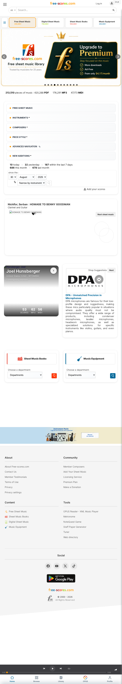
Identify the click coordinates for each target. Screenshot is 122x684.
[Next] (60, 668)
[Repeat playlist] (69, 668)
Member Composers (73, 466)
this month (18, 167)
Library (61, 681)
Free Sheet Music (18, 511)
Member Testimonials (16, 477)
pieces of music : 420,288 (27, 92)
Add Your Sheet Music (74, 471)
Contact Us (10, 471)
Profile (110, 681)
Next (117, 56)
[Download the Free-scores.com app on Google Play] (61, 578)
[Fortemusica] (50, 598)
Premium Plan (70, 482)
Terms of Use (11, 482)
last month (40, 167)
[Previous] (44, 668)
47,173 (77, 92)
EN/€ (117, 2)
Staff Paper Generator (74, 526)
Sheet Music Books (19, 516)
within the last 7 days (59, 164)
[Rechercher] (113, 10)
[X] (65, 566)
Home (12, 681)
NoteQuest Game (72, 521)
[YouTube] (56, 566)
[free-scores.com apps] (5, 22)
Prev (4, 56)
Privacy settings (13, 492)
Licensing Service (72, 477)
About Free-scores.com (17, 466)
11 (77, 85)
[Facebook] (48, 566)
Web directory (70, 537)
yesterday (32, 164)
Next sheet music (106, 214)
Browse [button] (36, 681)
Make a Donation (72, 487)
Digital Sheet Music (19, 521)
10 (74, 85)
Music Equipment (18, 526)
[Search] (49, 183)
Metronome (69, 516)
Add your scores (96, 189)
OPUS (85, 681)
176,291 (60, 92)
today (14, 164)
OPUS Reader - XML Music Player (80, 511)
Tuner (66, 532)
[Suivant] (53, 270)
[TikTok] (74, 566)
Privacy (9, 487)
